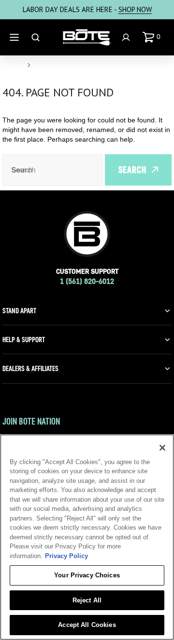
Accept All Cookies (87, 624)
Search (132, 169)
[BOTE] (87, 37)
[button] (153, 37)
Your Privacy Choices (87, 575)
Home (12, 65)
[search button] (37, 37)
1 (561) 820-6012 (87, 281)
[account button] (127, 37)
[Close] (162, 447)
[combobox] (52, 170)
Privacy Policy (66, 556)
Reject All (87, 600)
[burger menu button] (15, 37)
